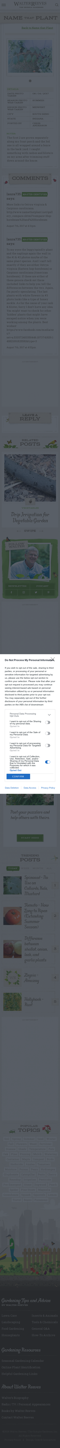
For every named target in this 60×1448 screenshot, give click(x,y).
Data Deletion (12, 787)
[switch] (47, 722)
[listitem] (30, 715)
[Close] (54, 660)
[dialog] (30, 724)
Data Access (30, 787)
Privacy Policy (48, 787)
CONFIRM (18, 776)
